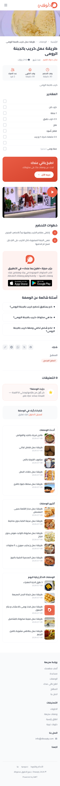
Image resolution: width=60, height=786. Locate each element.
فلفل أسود (51, 131)
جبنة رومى (52, 149)
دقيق (45, 119)
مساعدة (53, 674)
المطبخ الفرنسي (49, 360)
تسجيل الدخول (35, 414)
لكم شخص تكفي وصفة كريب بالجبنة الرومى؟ (34, 329)
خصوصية (24, 766)
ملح (55, 125)
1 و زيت (37, 137)
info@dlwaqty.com (45, 738)
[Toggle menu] (6, 5)
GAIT (35, 777)
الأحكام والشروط (37, 766)
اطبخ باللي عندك (50, 684)
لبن (50, 107)
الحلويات (53, 709)
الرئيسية (54, 42)
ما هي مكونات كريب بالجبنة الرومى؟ (32, 317)
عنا (18, 766)
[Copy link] (5, 347)
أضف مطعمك (50, 668)
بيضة (53, 113)
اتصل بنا (54, 694)
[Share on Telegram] (11, 347)
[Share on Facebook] (30, 347)
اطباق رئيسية (51, 719)
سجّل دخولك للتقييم (50, 59)
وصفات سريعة (50, 714)
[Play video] (30, 202)
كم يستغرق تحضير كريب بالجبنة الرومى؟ (31, 306)
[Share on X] (24, 347)
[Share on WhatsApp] (17, 347)
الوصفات (43, 42)
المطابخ (54, 689)
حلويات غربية (51, 724)
